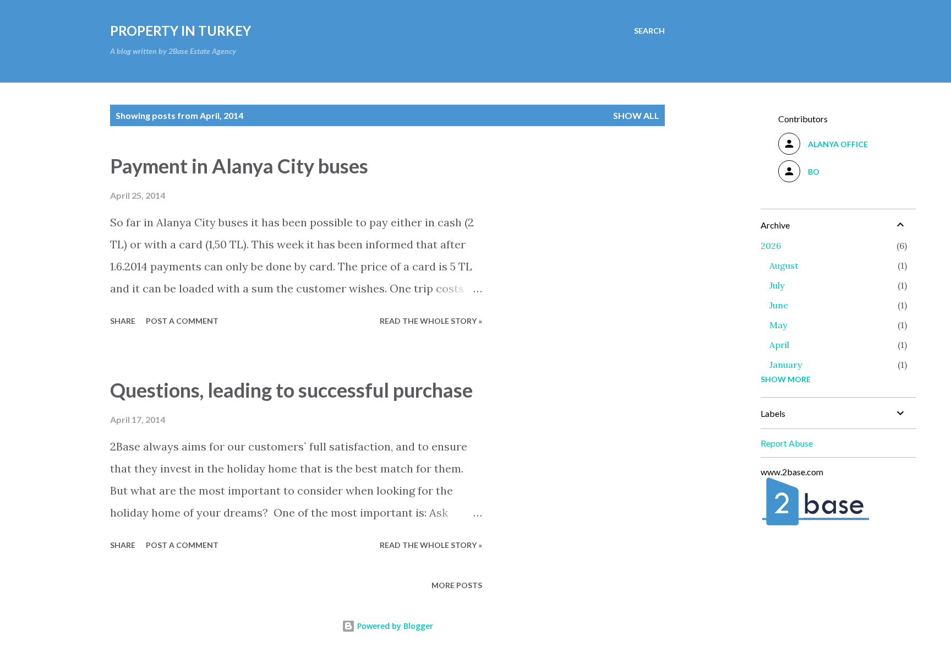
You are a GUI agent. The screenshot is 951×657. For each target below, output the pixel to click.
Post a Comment (182, 320)
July (776, 285)
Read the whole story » (431, 320)
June (778, 305)
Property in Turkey (180, 31)
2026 (771, 245)
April (779, 344)
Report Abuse (787, 443)
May (778, 324)
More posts (456, 585)
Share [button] (122, 320)
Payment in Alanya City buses (239, 166)
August (784, 265)
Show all (636, 115)
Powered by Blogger (394, 626)
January (785, 364)
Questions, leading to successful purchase (291, 390)
